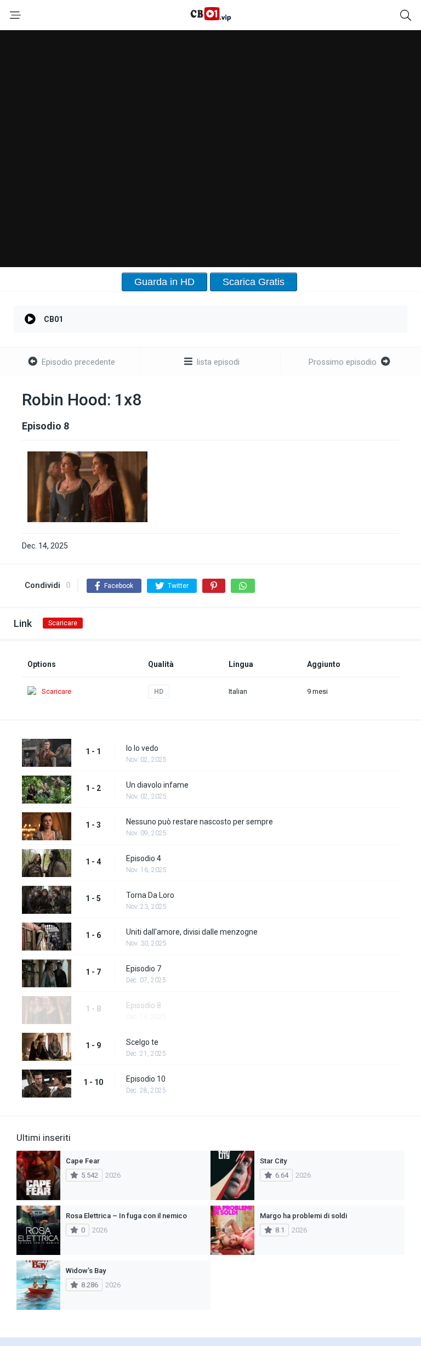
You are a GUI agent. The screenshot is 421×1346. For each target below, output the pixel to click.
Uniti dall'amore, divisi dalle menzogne (192, 932)
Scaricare (62, 623)
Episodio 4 (143, 858)
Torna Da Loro (150, 895)
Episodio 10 (146, 1078)
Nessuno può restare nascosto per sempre (199, 821)
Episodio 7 (143, 968)
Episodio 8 (143, 1005)
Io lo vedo (142, 748)
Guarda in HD (164, 281)
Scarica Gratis (254, 281)
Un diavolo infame (157, 785)
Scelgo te (142, 1042)
